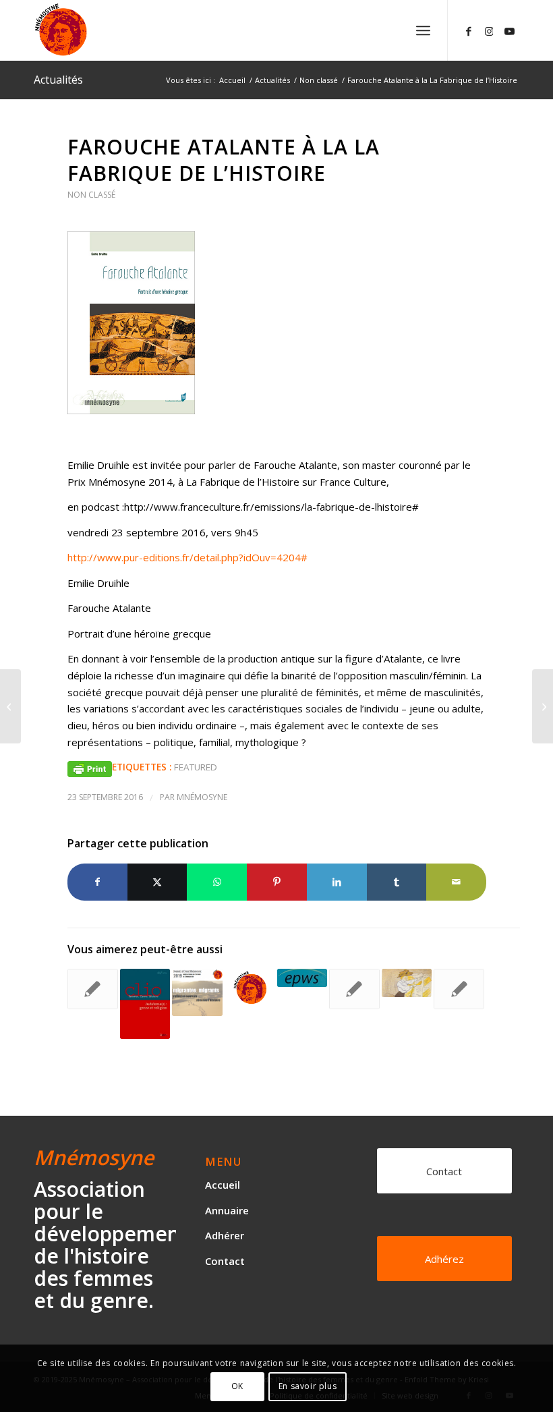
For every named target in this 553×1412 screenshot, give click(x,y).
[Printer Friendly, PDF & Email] (89, 767)
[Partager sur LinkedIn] (337, 882)
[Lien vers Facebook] (469, 30)
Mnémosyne (202, 797)
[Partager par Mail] (456, 882)
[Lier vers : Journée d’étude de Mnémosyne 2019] (197, 992)
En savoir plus (308, 1386)
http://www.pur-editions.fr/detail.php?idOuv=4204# (187, 557)
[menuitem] (423, 30)
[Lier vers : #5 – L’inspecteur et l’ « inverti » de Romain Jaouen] (459, 989)
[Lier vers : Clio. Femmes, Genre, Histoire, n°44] (145, 1004)
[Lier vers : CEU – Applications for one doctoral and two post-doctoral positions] (92, 989)
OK (237, 1386)
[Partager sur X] (157, 882)
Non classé (91, 194)
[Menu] (423, 30)
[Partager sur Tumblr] (397, 882)
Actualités (58, 79)
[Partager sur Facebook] (97, 882)
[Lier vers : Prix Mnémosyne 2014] (250, 988)
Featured (195, 767)
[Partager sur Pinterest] (277, 882)
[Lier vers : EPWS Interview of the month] (302, 977)
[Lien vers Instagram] (489, 30)
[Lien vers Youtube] (509, 30)
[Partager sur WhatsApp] (217, 882)
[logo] (100, 30)
